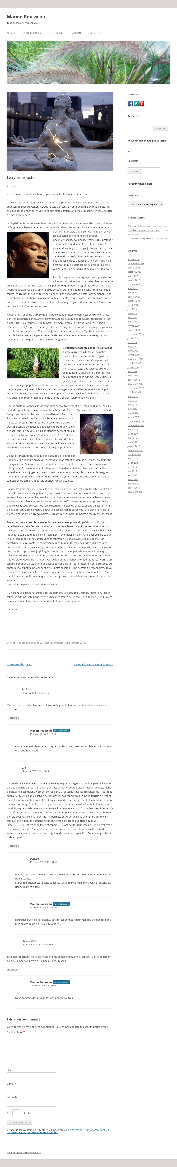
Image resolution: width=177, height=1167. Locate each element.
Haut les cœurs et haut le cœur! (144, 230)
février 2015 (133, 483)
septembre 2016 (136, 425)
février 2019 (133, 354)
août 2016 (133, 429)
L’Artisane (76, 32)
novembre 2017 (136, 388)
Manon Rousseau (26, 16)
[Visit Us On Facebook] (130, 105)
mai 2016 (132, 437)
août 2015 (133, 458)
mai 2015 (132, 471)
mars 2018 (133, 375)
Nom (11, 1070)
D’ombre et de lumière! (139, 226)
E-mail (11, 1083)
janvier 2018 (134, 379)
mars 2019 (133, 350)
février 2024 (133, 259)
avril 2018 (132, 371)
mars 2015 (133, 479)
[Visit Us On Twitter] (136, 105)
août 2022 (133, 275)
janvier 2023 (134, 267)
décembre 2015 (135, 450)
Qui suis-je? (95, 32)
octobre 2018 (134, 363)
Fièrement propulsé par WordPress (24, 1152)
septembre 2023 (136, 263)
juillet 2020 (133, 305)
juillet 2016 (133, 433)
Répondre (12, 717)
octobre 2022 (134, 271)
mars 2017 (133, 412)
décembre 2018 (135, 359)
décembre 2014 (135, 491)
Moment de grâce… (19, 664)
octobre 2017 (134, 392)
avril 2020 (132, 317)
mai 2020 (132, 313)
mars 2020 (133, 321)
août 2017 (133, 396)
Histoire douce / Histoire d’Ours (93, 664)
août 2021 (133, 288)
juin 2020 (132, 309)
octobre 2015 (134, 454)
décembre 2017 (135, 383)
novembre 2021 (136, 284)
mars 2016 (133, 442)
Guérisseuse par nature (51, 642)
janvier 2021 (134, 296)
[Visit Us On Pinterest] (142, 105)
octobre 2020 (134, 300)
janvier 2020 (134, 329)
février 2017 (133, 417)
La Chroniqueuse (32, 32)
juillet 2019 (133, 338)
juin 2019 (132, 342)
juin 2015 (132, 466)
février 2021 (133, 292)
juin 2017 (132, 400)
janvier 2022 (134, 280)
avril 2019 (132, 346)
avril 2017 (132, 408)
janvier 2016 (134, 446)
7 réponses (12, 186)
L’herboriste (56, 32)
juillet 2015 (133, 462)
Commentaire (16, 1032)
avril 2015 (132, 475)
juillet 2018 (133, 367)
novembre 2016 (136, 421)
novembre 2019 (136, 334)
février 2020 (133, 325)
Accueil (11, 32)
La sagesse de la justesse (140, 238)
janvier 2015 (134, 487)
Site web (12, 1097)
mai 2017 (132, 404)
